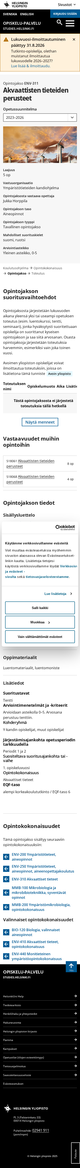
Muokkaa (37, 622)
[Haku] (59, 22)
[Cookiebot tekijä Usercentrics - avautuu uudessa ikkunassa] (56, 528)
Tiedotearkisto (12, 1005)
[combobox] (40, 117)
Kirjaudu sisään (65, 14)
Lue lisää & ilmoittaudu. (30, 66)
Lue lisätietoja (55, 594)
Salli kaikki (40, 607)
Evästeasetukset (13, 1084)
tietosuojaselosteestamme (47, 576)
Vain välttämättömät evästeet (40, 636)
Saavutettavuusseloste (17, 1075)
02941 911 (40, 1130)
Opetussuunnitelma (20, 109)
